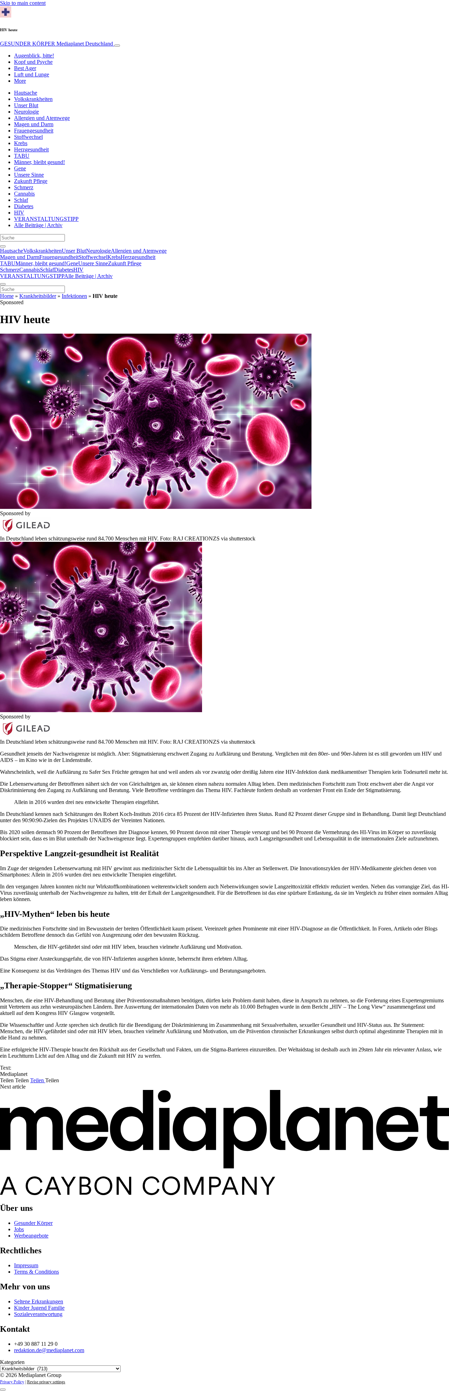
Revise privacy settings (46, 1381)
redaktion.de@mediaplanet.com (49, 1350)
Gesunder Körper (33, 1223)
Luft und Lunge (31, 74)
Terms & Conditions (36, 1272)
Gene (20, 168)
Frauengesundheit (33, 131)
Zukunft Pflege (30, 181)
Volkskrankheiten (33, 99)
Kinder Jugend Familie (39, 1308)
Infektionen (74, 296)
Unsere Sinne (29, 175)
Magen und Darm (33, 124)
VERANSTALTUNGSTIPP (46, 219)
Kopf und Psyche (33, 62)
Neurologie (26, 112)
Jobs (19, 1229)
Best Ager (25, 68)
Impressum (26, 1265)
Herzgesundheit (31, 149)
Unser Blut (26, 105)
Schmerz (23, 187)
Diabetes (23, 206)
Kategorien (12, 1362)
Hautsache (25, 93)
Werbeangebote (31, 1236)
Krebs (20, 143)
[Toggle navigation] (117, 46)
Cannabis (24, 194)
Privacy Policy (12, 1381)
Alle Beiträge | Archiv (38, 225)
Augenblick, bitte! (34, 56)
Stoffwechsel (28, 137)
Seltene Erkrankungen (38, 1301)
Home (7, 296)
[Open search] (3, 246)
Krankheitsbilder (37, 296)
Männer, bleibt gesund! (39, 162)
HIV (19, 213)
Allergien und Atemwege (42, 118)
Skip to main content (23, 3)
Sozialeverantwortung (38, 1314)
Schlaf (21, 200)
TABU (21, 156)
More (20, 81)
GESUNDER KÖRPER (56, 44)
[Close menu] (3, 284)
